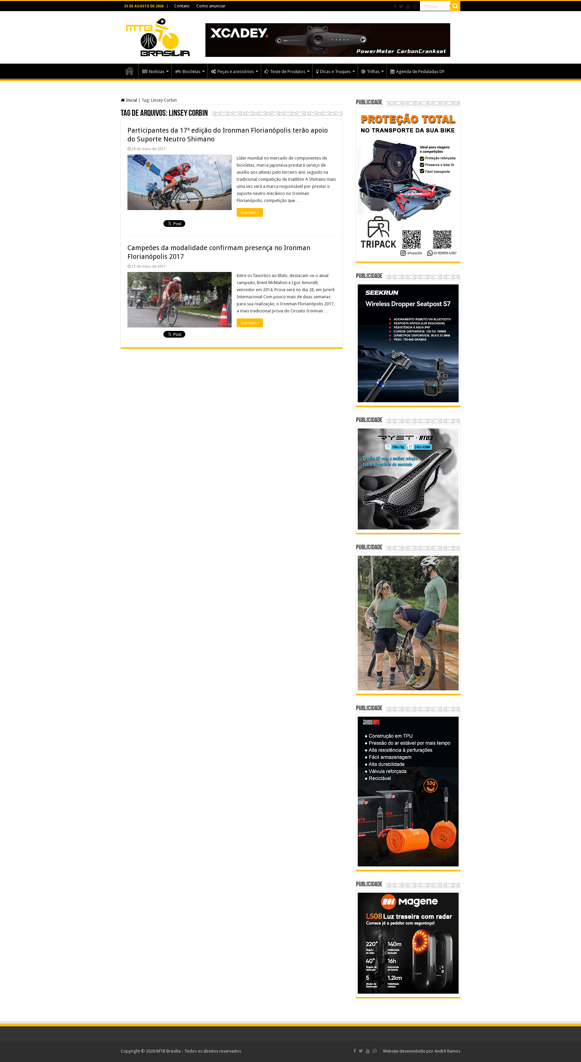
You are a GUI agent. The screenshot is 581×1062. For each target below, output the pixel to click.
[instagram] (415, 6)
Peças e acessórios (236, 71)
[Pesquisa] (455, 6)
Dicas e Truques (335, 71)
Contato (182, 6)
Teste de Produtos (287, 71)
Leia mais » (250, 212)
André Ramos (447, 1051)
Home (129, 71)
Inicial (131, 100)
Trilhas (373, 71)
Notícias (156, 71)
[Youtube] (408, 6)
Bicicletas (191, 71)
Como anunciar (211, 6)
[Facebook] (395, 6)
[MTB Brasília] (158, 36)
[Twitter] (401, 6)
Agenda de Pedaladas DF (420, 71)
